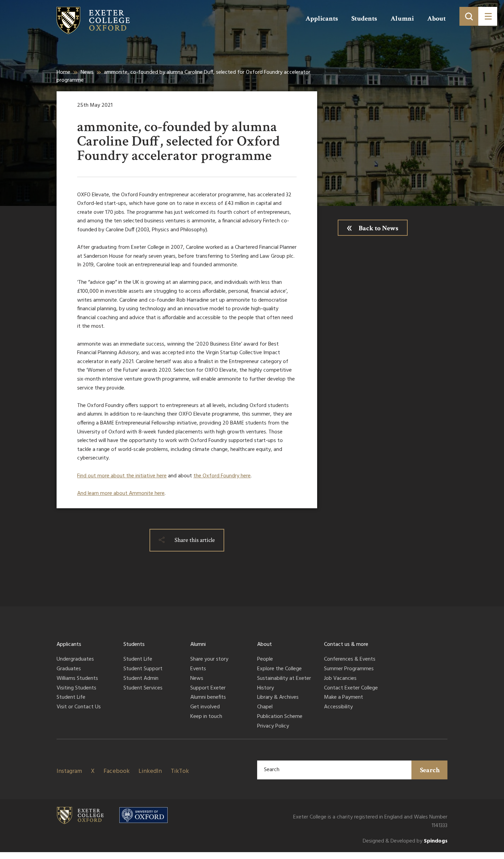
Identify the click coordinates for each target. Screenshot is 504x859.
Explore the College (279, 669)
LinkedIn (150, 771)
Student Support (143, 669)
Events (198, 669)
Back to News (378, 228)
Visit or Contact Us (79, 707)
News (87, 72)
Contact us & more (346, 644)
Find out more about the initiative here (122, 476)
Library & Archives (278, 698)
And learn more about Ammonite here (121, 493)
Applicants (321, 18)
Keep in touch (206, 717)
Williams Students (77, 679)
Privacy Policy (273, 726)
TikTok (180, 771)
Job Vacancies (340, 679)
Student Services (143, 688)
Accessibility (338, 707)
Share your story (209, 659)
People (265, 659)
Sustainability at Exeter (284, 679)
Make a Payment (343, 698)
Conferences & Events (349, 659)
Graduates (69, 669)
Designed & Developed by (405, 841)
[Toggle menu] (487, 16)
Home (63, 72)
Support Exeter (208, 688)
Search (430, 770)
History (265, 688)
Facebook (117, 771)
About (436, 18)
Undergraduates (75, 659)
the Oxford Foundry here (222, 476)
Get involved (205, 707)
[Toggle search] (468, 16)
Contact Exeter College (351, 688)
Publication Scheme (279, 717)
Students (364, 18)
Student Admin (140, 679)
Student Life (71, 698)
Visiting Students (76, 688)
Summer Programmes (349, 669)
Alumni (402, 18)
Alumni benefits (208, 698)
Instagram (69, 771)
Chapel (265, 707)
